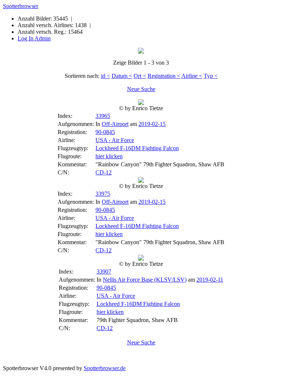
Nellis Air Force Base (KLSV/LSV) (145, 279)
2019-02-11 (209, 279)
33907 (104, 271)
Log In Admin (34, 38)
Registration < (164, 76)
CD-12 (103, 172)
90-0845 (105, 132)
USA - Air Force (114, 140)
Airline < (191, 76)
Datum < (122, 76)
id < (105, 76)
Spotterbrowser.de (105, 368)
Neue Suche (141, 89)
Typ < (211, 76)
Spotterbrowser (20, 6)
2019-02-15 (152, 124)
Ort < (140, 76)
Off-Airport (115, 124)
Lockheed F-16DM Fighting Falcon (137, 148)
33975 (102, 194)
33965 (102, 116)
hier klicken (109, 156)
